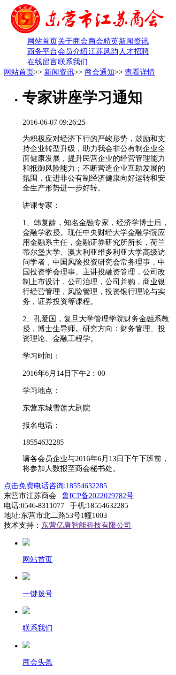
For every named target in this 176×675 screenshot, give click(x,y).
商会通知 (99, 72)
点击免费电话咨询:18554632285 (55, 486)
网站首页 (42, 41)
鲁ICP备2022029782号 (98, 496)
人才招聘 (134, 51)
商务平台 (42, 51)
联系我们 (73, 62)
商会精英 (103, 41)
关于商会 (73, 41)
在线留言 (42, 62)
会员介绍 (73, 51)
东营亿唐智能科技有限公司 (86, 525)
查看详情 (140, 72)
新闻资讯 (134, 41)
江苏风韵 (103, 51)
